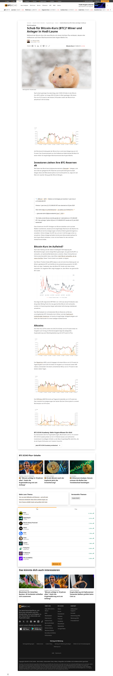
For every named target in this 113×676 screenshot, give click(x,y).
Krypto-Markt (75, 498)
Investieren (61, 614)
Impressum (48, 618)
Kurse (59, 611)
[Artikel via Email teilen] (46, 46)
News (59, 609)
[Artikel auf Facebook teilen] (32, 46)
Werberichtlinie (49, 630)
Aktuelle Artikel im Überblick (39, 23)
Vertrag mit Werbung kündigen (63, 644)
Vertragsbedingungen (28, 644)
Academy (60, 621)
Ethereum (45, 5)
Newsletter (61, 626)
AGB (53, 653)
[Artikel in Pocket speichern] (44, 46)
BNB (54, 5)
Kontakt (73, 613)
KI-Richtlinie (48, 635)
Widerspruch (57, 646)
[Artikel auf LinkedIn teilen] (38, 46)
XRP (50, 5)
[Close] (8, 674)
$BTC (45, 199)
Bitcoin (39, 5)
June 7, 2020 (60, 213)
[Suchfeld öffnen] (107, 5)
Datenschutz (48, 620)
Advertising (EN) (75, 616)
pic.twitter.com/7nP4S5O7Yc (65, 210)
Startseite (29, 23)
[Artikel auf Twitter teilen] (35, 46)
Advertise (97, 1)
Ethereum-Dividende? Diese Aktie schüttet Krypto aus (33, 499)
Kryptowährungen (50, 23)
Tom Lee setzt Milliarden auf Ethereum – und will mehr (33, 497)
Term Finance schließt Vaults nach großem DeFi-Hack (33, 502)
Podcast (60, 619)
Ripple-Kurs (40, 362)
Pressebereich (75, 620)
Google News (61, 628)
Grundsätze (48, 625)
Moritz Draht (36, 40)
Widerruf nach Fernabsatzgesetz (81, 644)
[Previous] (1, 673)
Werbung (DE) (75, 618)
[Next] (5, 673)
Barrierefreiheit (49, 623)
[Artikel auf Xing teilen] (41, 46)
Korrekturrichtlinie (50, 633)
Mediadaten (48, 616)
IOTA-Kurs (39, 399)
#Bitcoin (40, 199)
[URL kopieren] (49, 46)
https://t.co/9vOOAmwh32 (49, 210)
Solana (59, 5)
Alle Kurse (32, 5)
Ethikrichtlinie (49, 628)
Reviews (60, 616)
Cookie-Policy (49, 644)
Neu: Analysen (24, 5)
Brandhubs (61, 624)
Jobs (46, 613)
